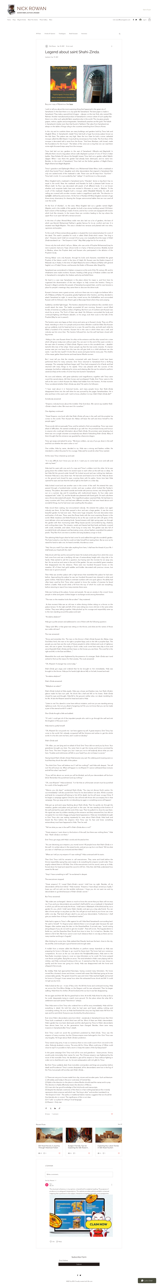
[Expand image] (63, 84)
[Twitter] (136, 20)
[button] (149, 19)
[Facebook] (133, 20)
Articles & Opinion (50, 33)
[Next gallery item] (111, 84)
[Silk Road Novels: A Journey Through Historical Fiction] (49, 1135)
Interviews (84, 33)
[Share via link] (59, 1108)
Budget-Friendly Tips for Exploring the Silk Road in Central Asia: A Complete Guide (78, 1147)
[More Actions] (112, 1185)
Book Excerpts (73, 33)
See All (120, 1124)
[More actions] (112, 46)
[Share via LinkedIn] (55, 1108)
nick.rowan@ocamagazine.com (121, 20)
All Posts (38, 33)
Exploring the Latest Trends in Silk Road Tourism (108, 1147)
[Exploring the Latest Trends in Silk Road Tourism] (108, 1135)
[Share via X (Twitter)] (50, 1108)
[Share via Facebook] (46, 1108)
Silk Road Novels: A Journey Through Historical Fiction (49, 1147)
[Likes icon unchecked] (51, 1242)
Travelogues (62, 33)
